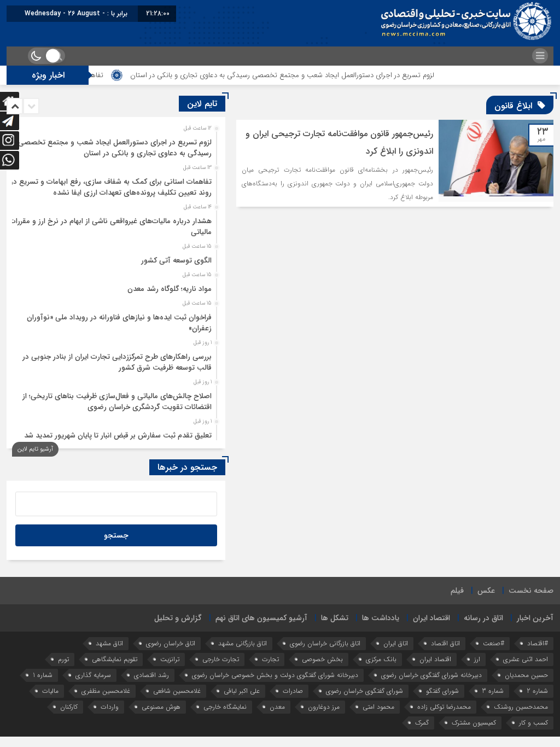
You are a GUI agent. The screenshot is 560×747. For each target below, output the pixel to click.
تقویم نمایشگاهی (114, 659)
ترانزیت (169, 659)
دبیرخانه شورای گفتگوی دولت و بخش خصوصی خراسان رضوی (275, 675)
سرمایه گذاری (93, 675)
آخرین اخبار (535, 618)
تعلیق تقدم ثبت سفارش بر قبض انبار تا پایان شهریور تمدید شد (118, 435)
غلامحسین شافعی (177, 691)
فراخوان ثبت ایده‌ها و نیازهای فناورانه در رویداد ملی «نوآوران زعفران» (119, 323)
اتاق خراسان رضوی (170, 643)
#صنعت (493, 643)
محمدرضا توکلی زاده (444, 707)
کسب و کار (533, 722)
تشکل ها (334, 618)
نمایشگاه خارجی (225, 707)
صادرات (293, 691)
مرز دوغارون (324, 707)
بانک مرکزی (381, 659)
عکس (486, 591)
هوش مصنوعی (161, 707)
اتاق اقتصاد (445, 643)
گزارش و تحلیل (178, 618)
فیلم (457, 591)
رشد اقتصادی (151, 675)
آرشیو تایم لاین (35, 449)
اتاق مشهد (109, 643)
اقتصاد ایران (431, 618)
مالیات (50, 691)
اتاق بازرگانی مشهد (242, 643)
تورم (63, 659)
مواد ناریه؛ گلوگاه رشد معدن (169, 289)
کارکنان (69, 707)
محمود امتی (378, 707)
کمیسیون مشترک (474, 722)
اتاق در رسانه (483, 618)
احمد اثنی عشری (525, 659)
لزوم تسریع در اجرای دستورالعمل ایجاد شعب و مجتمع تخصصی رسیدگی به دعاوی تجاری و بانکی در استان (302, 75)
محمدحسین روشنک (521, 707)
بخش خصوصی (322, 659)
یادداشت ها (380, 618)
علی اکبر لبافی (242, 691)
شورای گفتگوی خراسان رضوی (364, 691)
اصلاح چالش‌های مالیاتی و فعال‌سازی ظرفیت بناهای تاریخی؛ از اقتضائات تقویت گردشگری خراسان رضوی (117, 401)
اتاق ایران (395, 643)
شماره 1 (42, 675)
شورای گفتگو (442, 691)
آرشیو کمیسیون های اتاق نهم (261, 618)
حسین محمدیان (526, 675)
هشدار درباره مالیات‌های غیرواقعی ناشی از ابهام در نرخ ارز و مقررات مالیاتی (110, 226)
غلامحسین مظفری (105, 691)
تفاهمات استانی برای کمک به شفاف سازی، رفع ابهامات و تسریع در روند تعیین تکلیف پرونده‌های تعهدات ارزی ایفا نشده (111, 187)
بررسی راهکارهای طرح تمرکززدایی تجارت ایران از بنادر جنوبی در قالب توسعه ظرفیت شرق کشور (117, 362)
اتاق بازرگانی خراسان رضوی (325, 643)
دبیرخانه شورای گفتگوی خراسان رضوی (431, 675)
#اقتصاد (537, 643)
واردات (110, 707)
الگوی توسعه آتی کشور (176, 260)
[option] (114, 145)
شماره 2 (537, 691)
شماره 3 (493, 691)
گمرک (422, 722)
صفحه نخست (531, 591)
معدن (277, 707)
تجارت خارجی (220, 659)
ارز (477, 659)
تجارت (270, 659)
